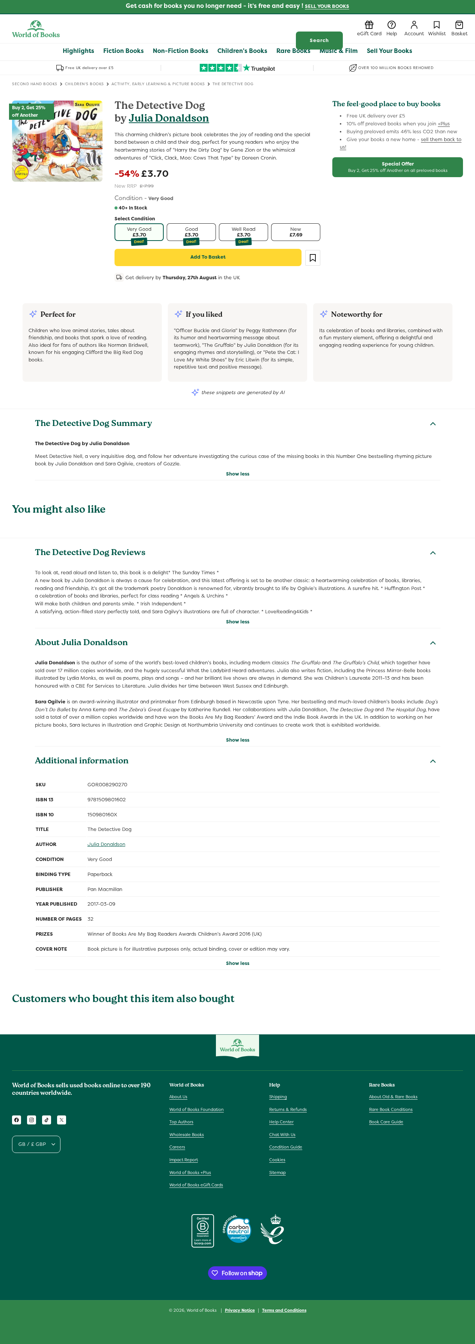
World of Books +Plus (190, 1172)
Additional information (81, 762)
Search (319, 40)
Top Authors (181, 1122)
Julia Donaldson (169, 119)
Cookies (277, 1159)
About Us (178, 1096)
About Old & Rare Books (393, 1096)
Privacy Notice (240, 1310)
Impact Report (183, 1159)
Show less (237, 474)
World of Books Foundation (196, 1109)
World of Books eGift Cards (196, 1185)
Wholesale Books (186, 1134)
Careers (177, 1147)
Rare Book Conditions (391, 1109)
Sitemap (277, 1172)
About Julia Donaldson (81, 643)
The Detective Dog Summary (93, 424)
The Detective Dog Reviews (90, 553)
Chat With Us (282, 1134)
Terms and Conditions (284, 1310)
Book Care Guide (386, 1122)
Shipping (278, 1096)
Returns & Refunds (288, 1109)
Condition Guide (285, 1147)
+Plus (444, 123)
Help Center (281, 1122)
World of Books (202, 1310)
